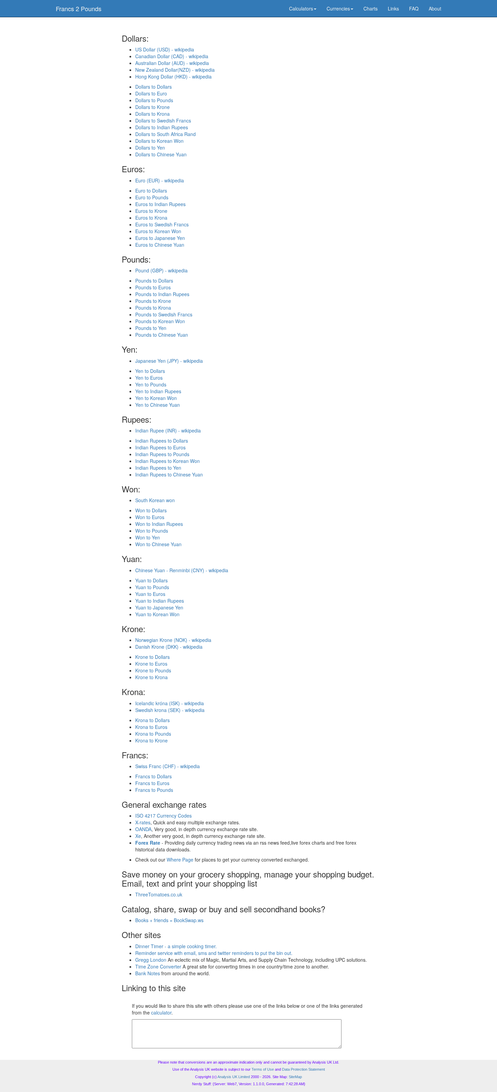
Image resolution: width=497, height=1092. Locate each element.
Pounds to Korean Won (160, 321)
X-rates (142, 822)
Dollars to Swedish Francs (163, 120)
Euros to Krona (151, 217)
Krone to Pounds (153, 670)
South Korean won (155, 500)
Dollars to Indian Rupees (161, 127)
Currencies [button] (338, 8)
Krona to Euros (151, 726)
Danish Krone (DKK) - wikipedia (169, 646)
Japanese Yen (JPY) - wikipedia (169, 360)
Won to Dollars (151, 510)
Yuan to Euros (150, 593)
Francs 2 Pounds (78, 8)
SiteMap (295, 1077)
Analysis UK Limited (233, 1077)
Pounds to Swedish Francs (163, 314)
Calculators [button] (301, 8)
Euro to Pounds (151, 197)
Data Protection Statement (303, 1069)
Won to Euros (149, 517)
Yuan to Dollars (151, 580)
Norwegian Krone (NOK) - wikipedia (173, 640)
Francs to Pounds (154, 789)
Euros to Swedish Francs (162, 224)
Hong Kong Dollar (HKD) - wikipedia (173, 76)
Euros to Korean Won (158, 231)
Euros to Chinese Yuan (159, 244)
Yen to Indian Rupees (158, 391)
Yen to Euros (149, 377)
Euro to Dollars (151, 190)
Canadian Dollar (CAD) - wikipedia (171, 56)
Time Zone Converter (158, 966)
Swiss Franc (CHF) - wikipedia (167, 766)
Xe (138, 835)
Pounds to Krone (153, 300)
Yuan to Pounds (152, 587)
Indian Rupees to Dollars (161, 440)
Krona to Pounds (153, 733)
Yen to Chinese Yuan (157, 404)
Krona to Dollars (152, 720)
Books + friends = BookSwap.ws (169, 920)
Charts (370, 8)
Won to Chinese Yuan (158, 544)
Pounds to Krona (153, 307)
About (435, 8)
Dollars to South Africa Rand (165, 134)
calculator (161, 1012)
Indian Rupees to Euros (160, 447)
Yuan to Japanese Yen (159, 607)
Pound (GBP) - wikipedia (161, 270)
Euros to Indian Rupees (160, 204)
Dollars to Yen (150, 147)
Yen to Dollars (150, 370)
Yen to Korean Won (156, 398)
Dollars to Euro (151, 93)
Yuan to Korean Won (157, 614)
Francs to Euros (152, 783)
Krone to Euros (151, 663)
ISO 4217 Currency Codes (163, 815)
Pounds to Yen (150, 328)
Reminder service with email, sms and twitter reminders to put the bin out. (213, 953)
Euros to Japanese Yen (160, 238)
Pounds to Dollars (154, 280)
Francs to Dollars (153, 776)
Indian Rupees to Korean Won (167, 461)
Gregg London (150, 959)
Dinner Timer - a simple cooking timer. (176, 946)
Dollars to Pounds (154, 100)
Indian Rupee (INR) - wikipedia (168, 430)
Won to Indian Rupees (159, 523)
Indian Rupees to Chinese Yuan (169, 474)
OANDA (143, 829)
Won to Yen (147, 537)
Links (393, 8)
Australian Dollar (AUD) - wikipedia (172, 63)
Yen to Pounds (150, 384)
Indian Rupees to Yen (158, 467)
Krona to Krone (151, 740)
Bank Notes (147, 973)
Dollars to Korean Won (159, 140)
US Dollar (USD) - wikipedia (164, 49)
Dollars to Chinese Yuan (161, 154)
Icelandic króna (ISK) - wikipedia (169, 703)
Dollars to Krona (152, 113)
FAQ (414, 8)
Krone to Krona (151, 677)
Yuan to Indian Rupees (159, 600)
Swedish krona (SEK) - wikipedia (170, 710)
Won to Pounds (151, 530)
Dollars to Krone (152, 107)
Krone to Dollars (152, 656)
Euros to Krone (151, 210)
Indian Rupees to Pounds (162, 454)
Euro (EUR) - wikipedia (159, 180)
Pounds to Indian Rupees (162, 294)
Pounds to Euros (153, 287)
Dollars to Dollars (153, 86)
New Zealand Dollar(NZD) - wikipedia (175, 69)
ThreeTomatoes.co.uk (158, 894)
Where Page (180, 859)
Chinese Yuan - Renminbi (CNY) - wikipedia (181, 570)
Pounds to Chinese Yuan (161, 334)
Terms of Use (263, 1069)
